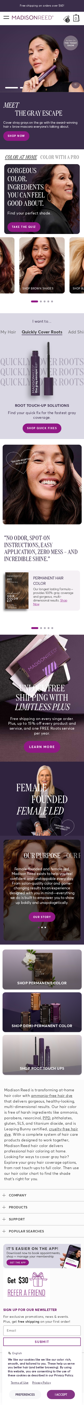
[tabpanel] (42, 622)
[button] (42, 590)
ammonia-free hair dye (52, 1095)
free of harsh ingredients (30, 1112)
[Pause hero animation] (75, 84)
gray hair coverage (45, 1162)
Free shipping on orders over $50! (42, 5)
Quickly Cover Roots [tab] (42, 331)
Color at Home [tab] (21, 156)
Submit (42, 1342)
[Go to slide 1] (6, 87)
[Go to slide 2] (15, 87)
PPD (46, 1118)
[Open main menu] (6, 17)
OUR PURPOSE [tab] (42, 855)
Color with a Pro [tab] (59, 156)
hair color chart (25, 1173)
